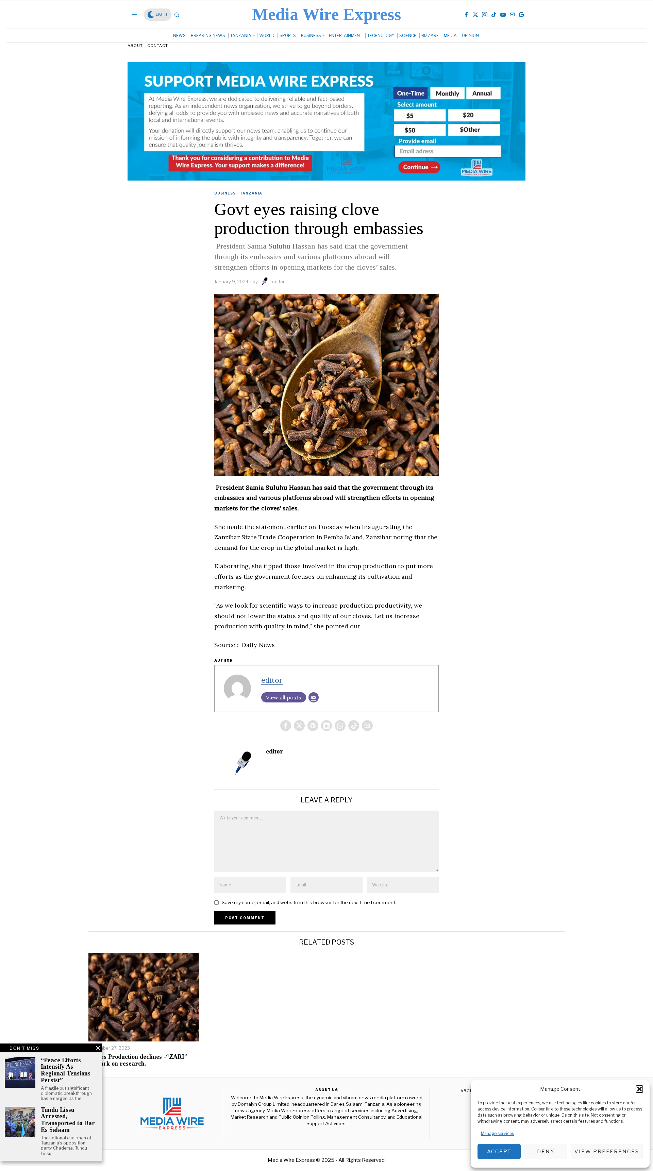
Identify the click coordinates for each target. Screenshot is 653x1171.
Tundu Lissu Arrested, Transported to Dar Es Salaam (68, 1120)
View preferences (606, 1152)
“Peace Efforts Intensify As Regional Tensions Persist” (65, 1070)
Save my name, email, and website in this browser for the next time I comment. (309, 902)
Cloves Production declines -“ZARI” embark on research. (137, 1060)
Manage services (497, 1133)
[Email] (313, 697)
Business (225, 193)
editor (278, 281)
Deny (545, 1152)
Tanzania (251, 193)
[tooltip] (466, 15)
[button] (639, 1089)
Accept (499, 1152)
